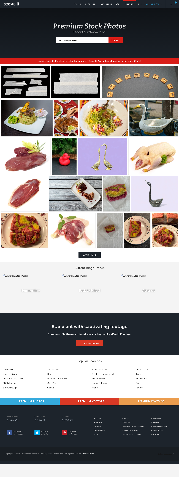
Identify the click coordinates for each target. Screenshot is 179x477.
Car (137, 383)
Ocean (50, 387)
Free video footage (159, 426)
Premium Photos (31, 401)
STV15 (137, 61)
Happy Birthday (99, 383)
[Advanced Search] (171, 3)
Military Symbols (99, 378)
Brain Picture (142, 378)
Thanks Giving (10, 374)
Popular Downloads (130, 430)
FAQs (96, 434)
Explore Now (90, 343)
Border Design (10, 387)
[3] (174, 4)
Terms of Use (99, 430)
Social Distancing (99, 369)
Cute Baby (52, 383)
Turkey (139, 374)
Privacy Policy (88, 453)
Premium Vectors (91, 401)
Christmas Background (102, 374)
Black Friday (142, 369)
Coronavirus (9, 369)
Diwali (50, 374)
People (139, 387)
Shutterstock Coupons (131, 434)
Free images (156, 418)
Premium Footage (150, 401)
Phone (94, 387)
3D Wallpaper (9, 383)
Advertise (98, 422)
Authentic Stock (158, 430)
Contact (125, 418)
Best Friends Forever (57, 378)
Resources (98, 426)
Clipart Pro (155, 434)
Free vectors (156, 422)
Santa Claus (53, 369)
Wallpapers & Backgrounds (133, 426)
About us (97, 418)
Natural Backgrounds (13, 378)
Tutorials (126, 422)
